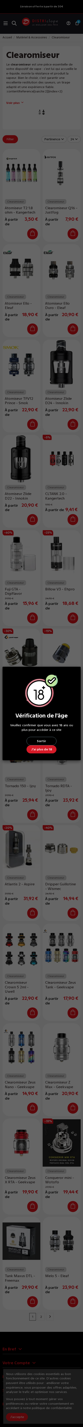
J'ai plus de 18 (41, 749)
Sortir (41, 741)
